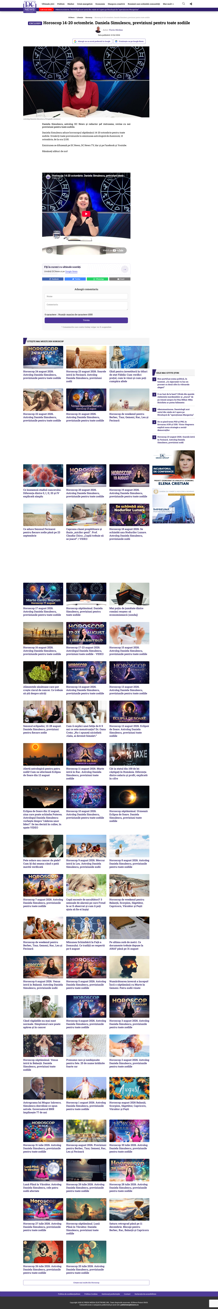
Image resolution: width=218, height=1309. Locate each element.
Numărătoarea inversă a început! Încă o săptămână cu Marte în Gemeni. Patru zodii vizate (128, 984)
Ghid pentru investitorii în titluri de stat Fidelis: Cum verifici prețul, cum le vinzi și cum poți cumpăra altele (128, 376)
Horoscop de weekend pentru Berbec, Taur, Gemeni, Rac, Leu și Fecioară (128, 417)
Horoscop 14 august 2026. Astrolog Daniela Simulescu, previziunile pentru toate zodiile (85, 690)
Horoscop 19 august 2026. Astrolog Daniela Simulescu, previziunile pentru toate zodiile (128, 493)
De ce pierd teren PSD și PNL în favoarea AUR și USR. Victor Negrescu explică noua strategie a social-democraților (175, 425)
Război (70, 4)
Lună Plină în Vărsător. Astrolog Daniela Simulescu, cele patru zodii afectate (42, 1187)
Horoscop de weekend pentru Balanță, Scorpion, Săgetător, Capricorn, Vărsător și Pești (126, 903)
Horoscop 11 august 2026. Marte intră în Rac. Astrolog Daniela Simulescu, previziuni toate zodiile (85, 773)
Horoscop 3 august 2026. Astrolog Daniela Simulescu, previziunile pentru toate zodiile (129, 1024)
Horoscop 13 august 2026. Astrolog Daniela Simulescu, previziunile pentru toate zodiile (128, 690)
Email (121, 279)
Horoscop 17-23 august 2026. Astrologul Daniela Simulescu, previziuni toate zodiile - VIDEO (85, 651)
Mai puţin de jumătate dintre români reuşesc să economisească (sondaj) (126, 611)
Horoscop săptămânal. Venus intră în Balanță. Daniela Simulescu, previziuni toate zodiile (40, 1064)
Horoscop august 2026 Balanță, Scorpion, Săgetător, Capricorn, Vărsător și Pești (127, 1106)
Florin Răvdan (116, 29)
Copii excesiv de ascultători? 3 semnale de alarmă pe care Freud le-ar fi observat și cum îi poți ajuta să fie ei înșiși (85, 904)
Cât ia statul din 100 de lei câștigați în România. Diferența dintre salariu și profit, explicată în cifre (128, 773)
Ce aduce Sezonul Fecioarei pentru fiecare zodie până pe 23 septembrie (41, 532)
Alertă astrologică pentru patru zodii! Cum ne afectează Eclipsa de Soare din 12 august (42, 772)
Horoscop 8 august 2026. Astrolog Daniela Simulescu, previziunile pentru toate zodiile (129, 863)
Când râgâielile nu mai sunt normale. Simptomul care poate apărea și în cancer (41, 1024)
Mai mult (168, 4)
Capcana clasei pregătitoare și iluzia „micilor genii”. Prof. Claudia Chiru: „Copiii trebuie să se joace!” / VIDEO (85, 533)
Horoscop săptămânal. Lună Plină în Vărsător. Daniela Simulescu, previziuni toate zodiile (83, 1228)
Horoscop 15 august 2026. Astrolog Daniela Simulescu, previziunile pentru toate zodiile (128, 651)
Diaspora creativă (116, 4)
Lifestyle (80, 17)
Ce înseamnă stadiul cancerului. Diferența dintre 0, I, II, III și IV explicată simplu (42, 493)
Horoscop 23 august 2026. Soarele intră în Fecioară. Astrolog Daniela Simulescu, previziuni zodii (86, 376)
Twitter (77, 279)
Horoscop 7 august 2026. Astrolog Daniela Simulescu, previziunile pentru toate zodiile (43, 903)
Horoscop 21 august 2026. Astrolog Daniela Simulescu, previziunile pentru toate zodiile (85, 417)
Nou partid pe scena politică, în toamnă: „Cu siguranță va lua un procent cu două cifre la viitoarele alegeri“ (173, 383)
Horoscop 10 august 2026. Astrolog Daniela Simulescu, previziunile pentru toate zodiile (85, 814)
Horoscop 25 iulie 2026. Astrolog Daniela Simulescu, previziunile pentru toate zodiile (85, 1269)
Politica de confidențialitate (69, 1294)
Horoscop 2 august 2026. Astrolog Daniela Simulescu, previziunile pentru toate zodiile (129, 1063)
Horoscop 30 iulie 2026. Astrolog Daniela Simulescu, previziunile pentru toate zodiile (128, 1148)
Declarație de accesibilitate (145, 1294)
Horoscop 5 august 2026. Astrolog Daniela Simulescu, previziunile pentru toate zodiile (86, 984)
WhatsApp (99, 279)
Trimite (86, 320)
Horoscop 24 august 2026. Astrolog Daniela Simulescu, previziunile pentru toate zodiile (42, 375)
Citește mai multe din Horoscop (86, 1282)
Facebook (55, 279)
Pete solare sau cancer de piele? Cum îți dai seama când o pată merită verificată (42, 863)
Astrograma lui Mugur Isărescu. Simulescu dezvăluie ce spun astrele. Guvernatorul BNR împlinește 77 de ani (42, 1107)
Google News (71, 271)
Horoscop (88, 17)
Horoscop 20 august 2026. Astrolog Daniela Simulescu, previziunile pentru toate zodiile (85, 493)
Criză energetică (84, 4)
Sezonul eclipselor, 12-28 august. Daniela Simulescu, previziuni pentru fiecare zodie (42, 729)
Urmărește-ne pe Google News (131, 41)
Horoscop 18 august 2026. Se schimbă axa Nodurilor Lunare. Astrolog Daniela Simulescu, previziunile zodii (128, 533)
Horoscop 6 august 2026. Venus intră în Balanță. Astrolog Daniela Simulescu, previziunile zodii (43, 984)
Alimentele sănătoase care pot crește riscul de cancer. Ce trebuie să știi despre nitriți (43, 690)
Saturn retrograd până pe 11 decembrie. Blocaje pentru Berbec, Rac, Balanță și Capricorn (129, 1227)
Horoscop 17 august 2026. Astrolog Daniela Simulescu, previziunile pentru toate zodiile (42, 611)
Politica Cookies (91, 1294)
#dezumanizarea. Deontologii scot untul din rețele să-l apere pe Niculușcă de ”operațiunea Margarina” (97, 9)
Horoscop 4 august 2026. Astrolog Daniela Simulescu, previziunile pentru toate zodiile (86, 1024)
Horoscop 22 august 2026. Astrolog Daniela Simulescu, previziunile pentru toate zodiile (42, 417)
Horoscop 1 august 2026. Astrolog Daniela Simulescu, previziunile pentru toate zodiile (86, 1106)
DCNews (29, 7)
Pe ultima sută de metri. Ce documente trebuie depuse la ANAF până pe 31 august (126, 945)
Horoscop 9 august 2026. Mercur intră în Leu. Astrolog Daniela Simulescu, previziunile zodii (85, 863)
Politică (60, 4)
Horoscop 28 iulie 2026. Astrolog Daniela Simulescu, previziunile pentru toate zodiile (128, 1187)
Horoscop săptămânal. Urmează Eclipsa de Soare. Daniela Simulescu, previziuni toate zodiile (128, 816)
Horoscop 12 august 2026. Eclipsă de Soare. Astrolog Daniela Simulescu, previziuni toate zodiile (129, 730)
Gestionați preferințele (111, 1294)
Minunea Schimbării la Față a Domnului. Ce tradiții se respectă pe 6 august (85, 945)
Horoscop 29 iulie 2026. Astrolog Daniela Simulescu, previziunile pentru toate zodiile (85, 1187)
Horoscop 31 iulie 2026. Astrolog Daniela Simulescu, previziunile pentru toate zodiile (42, 1148)
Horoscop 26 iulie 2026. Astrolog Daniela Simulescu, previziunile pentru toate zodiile (42, 1269)
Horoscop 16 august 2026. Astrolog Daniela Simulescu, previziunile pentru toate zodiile (42, 651)
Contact (127, 1294)
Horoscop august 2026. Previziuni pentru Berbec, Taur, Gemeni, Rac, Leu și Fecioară (86, 1148)
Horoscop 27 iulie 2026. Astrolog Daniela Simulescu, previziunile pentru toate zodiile (42, 1227)
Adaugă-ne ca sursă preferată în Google (94, 41)
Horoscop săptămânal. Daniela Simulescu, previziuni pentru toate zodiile (84, 611)
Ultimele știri (48, 4)
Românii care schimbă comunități (144, 4)
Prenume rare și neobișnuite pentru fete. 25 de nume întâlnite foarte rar (85, 1063)
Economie (100, 4)
